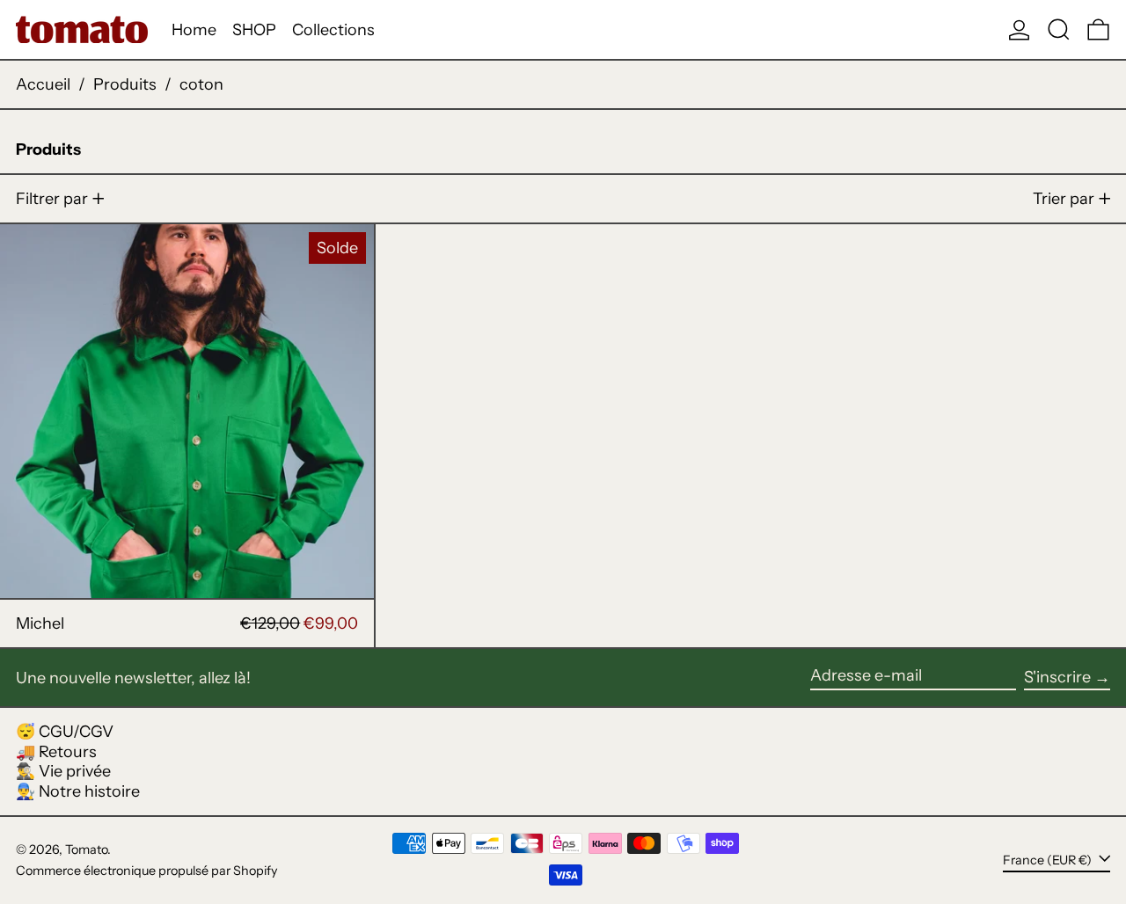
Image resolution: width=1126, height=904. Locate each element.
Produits (125, 84)
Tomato (86, 849)
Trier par (1063, 198)
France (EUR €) (1048, 860)
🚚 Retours (56, 752)
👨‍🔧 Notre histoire (78, 791)
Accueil (43, 84)
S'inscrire (1057, 677)
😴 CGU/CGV (64, 731)
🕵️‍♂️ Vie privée (63, 771)
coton (201, 84)
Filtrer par (52, 198)
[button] (1059, 29)
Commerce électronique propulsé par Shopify (147, 870)
